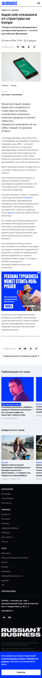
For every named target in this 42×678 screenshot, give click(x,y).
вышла (11, 213)
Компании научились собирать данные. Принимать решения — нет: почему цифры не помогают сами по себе (17, 411)
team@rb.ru (7, 611)
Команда (6, 494)
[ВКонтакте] (9, 617)
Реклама (5, 553)
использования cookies (13, 659)
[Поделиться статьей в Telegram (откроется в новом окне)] (17, 47)
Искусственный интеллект (15, 558)
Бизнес (15, 10)
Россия (13, 85)
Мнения (5, 524)
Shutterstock (33, 336)
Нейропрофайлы (10, 528)
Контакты (6, 503)
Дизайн (5, 581)
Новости (6, 10)
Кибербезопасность (12, 576)
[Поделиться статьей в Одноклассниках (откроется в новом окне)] (28, 47)
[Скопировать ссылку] (34, 47)
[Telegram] (3, 617)
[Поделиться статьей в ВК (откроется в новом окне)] (23, 47)
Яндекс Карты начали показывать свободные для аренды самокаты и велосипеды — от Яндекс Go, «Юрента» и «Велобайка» (16, 470)
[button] (39, 3)
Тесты (4, 542)
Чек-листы (6, 537)
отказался (27, 198)
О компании (7, 498)
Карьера (5, 571)
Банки (4, 562)
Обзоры (5, 533)
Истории (5, 519)
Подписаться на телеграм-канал (20, 356)
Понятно (21, 672)
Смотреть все (8, 591)
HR (2, 585)
